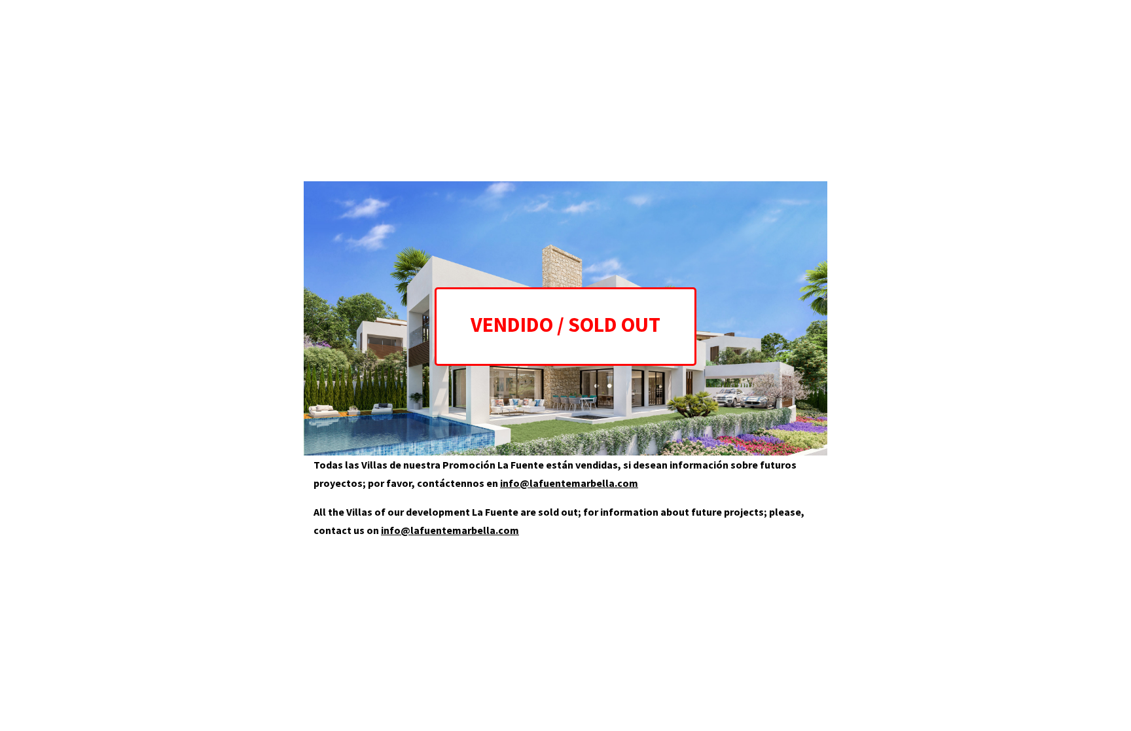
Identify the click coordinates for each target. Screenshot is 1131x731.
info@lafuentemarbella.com (569, 483)
